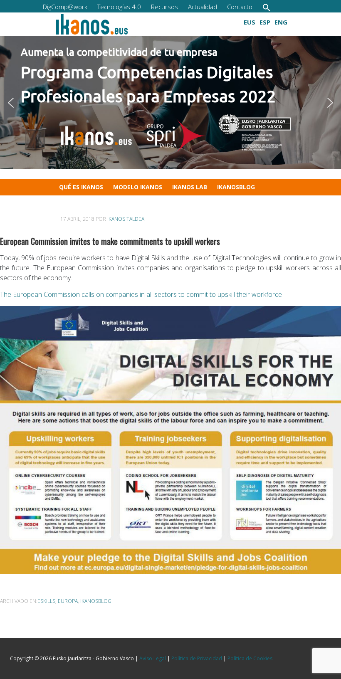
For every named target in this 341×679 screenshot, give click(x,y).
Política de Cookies (249, 658)
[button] (266, 7)
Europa (68, 601)
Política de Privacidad (196, 658)
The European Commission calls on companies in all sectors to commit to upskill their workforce (141, 294)
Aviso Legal (152, 658)
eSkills (46, 601)
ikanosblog (95, 601)
